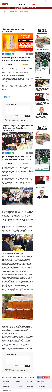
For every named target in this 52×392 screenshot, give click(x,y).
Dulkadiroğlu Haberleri (42, 383)
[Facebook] (3, 54)
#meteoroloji (6, 97)
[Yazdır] (13, 54)
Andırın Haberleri (29, 383)
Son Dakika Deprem (18, 386)
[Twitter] (6, 54)
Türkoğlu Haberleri (18, 384)
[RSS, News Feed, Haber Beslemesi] (48, 377)
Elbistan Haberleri (30, 381)
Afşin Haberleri (17, 381)
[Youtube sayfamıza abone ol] (43, 377)
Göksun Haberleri (41, 381)
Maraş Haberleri (6, 381)
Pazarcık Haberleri (30, 384)
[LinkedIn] (8, 54)
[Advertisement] (26, 20)
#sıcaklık (5, 98)
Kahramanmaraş (11, 11)
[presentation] (6, 8)
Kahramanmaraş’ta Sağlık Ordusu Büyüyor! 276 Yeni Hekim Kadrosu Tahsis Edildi (25, 8)
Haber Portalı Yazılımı (7, 390)
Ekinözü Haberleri (18, 383)
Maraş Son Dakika (30, 386)
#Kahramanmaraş (7, 96)
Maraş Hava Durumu (41, 386)
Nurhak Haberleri (41, 384)
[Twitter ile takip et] (40, 377)
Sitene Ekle (32, 377)
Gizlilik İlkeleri (27, 377)
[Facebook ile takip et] (38, 377)
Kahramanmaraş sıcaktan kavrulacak (21, 11)
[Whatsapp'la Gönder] (10, 54)
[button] (27, 54)
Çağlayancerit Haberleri (7, 383)
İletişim (22, 377)
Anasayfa (5, 11)
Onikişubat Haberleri (7, 384)
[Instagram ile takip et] (46, 377)
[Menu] (4, 4)
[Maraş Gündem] (26, 4)
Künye (19, 377)
